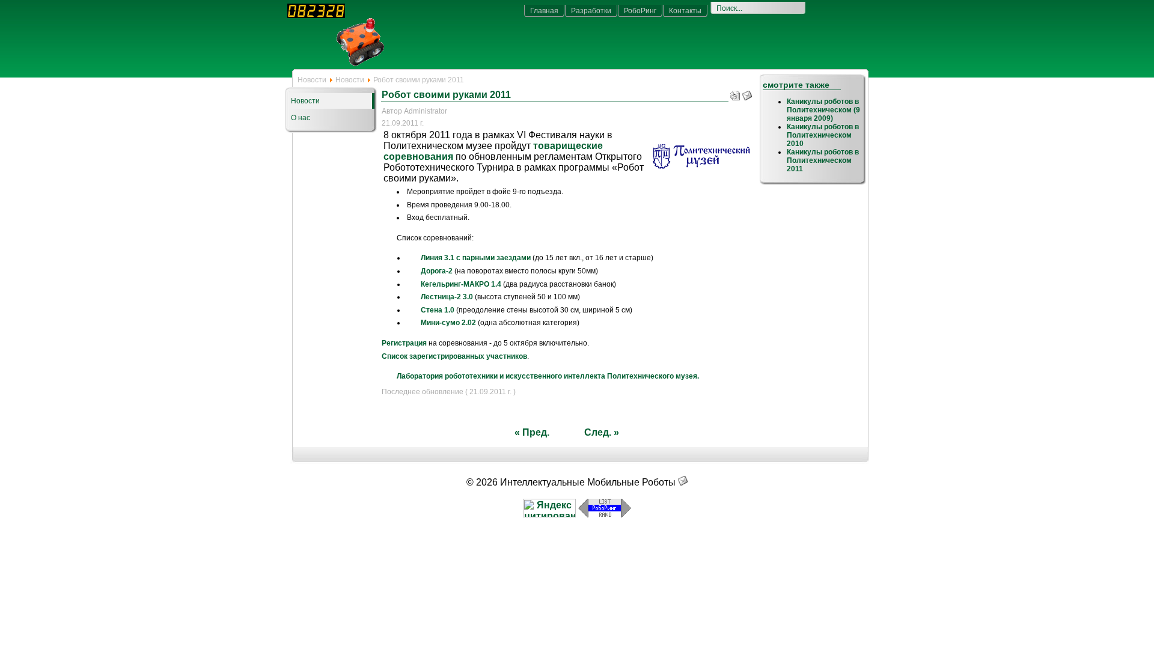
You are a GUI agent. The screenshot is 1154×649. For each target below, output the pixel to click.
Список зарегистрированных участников (454, 356)
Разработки (591, 11)
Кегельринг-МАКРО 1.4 (461, 284)
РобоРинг (640, 11)
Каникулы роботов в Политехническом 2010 (823, 135)
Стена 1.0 (437, 310)
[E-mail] (747, 93)
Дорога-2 (437, 271)
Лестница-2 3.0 (447, 297)
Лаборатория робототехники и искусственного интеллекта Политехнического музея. (548, 376)
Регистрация (404, 343)
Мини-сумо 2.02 (448, 322)
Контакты (685, 11)
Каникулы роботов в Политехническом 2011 (823, 160)
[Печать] (735, 93)
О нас (300, 118)
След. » (601, 432)
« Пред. (531, 432)
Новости (312, 80)
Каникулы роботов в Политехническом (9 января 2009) (823, 110)
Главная (544, 11)
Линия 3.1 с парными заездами (476, 258)
